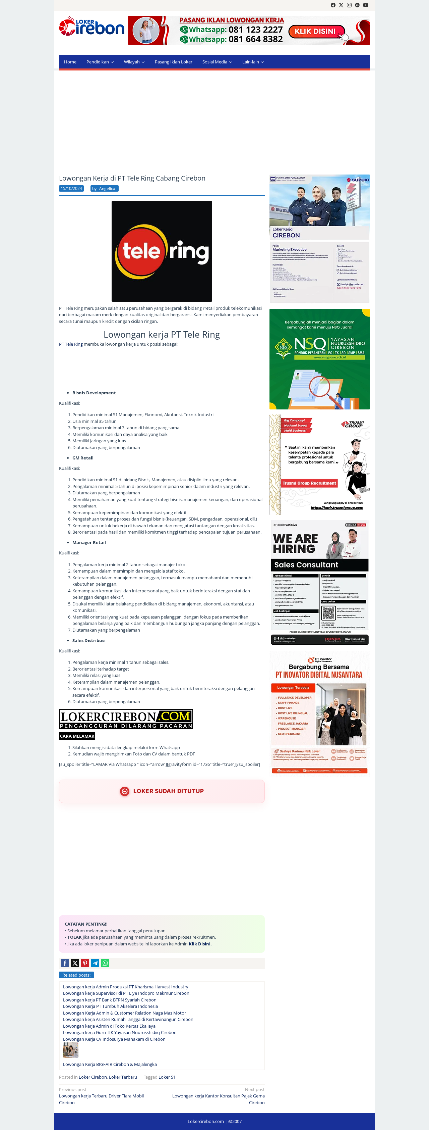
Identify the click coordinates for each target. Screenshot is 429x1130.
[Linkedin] (357, 5)
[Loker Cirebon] (91, 27)
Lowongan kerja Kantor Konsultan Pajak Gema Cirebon (218, 1096)
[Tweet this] (75, 963)
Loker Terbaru (123, 1077)
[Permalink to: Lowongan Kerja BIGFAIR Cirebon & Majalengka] (70, 1051)
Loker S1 (167, 1077)
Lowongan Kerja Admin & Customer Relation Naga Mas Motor (124, 1013)
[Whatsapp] (105, 963)
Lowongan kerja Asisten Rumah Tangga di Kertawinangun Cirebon (128, 1019)
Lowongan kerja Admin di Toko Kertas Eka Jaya (109, 1026)
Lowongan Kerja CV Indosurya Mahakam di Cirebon (114, 1039)
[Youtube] (365, 5)
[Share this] (65, 963)
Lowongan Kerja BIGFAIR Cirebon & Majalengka (110, 1064)
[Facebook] (333, 5)
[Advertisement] (214, 122)
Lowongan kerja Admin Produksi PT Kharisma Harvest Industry (125, 987)
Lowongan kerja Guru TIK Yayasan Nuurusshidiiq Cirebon (120, 1032)
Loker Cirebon (93, 1077)
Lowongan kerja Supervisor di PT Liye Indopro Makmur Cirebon (126, 993)
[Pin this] (85, 963)
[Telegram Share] (95, 963)
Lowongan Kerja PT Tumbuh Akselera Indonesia (110, 1006)
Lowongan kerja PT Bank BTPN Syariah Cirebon (110, 1000)
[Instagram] (349, 5)
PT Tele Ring (71, 344)
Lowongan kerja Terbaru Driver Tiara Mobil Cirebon (101, 1096)
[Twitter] (341, 5)
